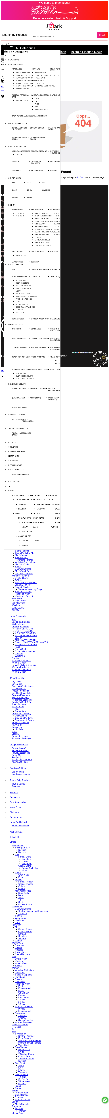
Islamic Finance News (86, 52)
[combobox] (64, 36)
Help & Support (66, 18)
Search (102, 35)
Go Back (80, 177)
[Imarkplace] (54, 26)
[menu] (2, 57)
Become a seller (43, 18)
